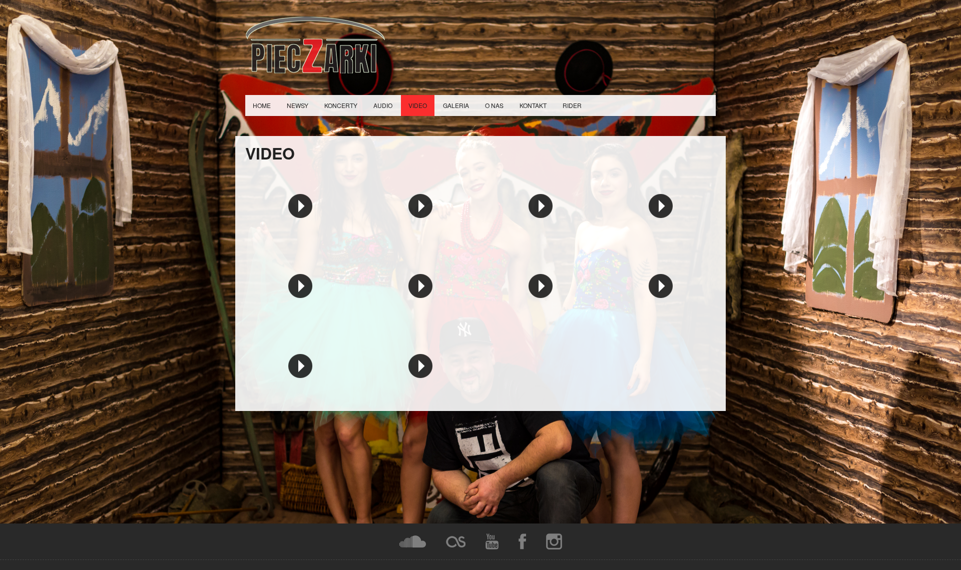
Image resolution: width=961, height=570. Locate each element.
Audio (382, 105)
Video (417, 105)
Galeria (456, 105)
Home (262, 105)
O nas (494, 105)
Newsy (297, 105)
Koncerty (340, 105)
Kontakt (533, 105)
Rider (572, 105)
